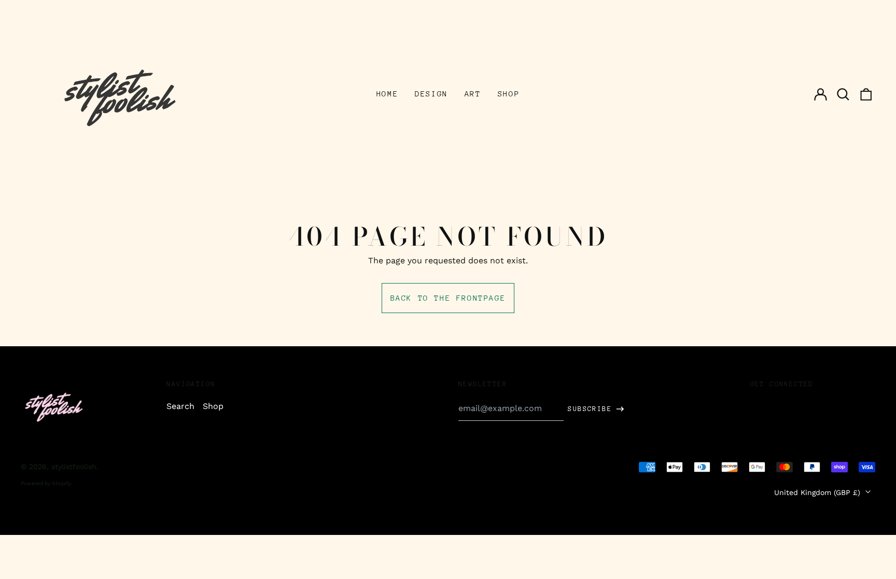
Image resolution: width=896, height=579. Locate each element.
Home (387, 93)
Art (473, 93)
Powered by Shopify (46, 483)
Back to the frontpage (448, 297)
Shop (509, 93)
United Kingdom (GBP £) (818, 492)
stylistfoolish (73, 466)
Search (180, 406)
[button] (843, 94)
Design (431, 93)
